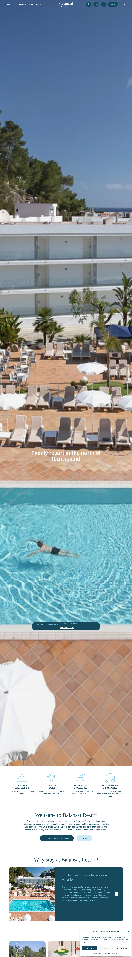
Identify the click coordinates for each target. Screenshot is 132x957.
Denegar (105, 948)
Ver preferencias (121, 948)
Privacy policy (106, 953)
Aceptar (89, 948)
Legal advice (114, 953)
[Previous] (15, 894)
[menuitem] (125, 4)
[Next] (116, 894)
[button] (128, 932)
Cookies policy (98, 953)
